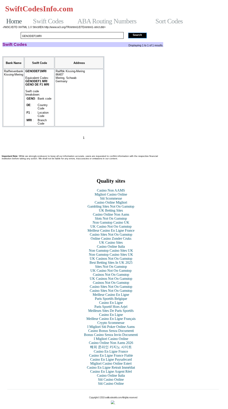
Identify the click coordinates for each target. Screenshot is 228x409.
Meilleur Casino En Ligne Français (111, 319)
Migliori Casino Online (111, 194)
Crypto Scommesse (110, 323)
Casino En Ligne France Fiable (111, 355)
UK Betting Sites (111, 210)
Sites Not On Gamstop (111, 266)
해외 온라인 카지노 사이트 (111, 347)
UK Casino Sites (111, 242)
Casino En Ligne (111, 303)
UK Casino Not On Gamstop (111, 226)
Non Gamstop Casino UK (111, 222)
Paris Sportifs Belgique (111, 299)
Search (137, 35)
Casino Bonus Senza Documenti (111, 331)
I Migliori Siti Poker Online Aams (111, 327)
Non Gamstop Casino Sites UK (111, 250)
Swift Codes (48, 21)
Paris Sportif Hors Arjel (110, 307)
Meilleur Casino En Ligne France (111, 230)
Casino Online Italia (111, 246)
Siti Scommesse (111, 198)
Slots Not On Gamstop (111, 218)
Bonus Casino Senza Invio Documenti (111, 335)
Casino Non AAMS (111, 190)
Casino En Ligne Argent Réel (111, 371)
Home (14, 21)
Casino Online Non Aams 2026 (111, 343)
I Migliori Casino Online (111, 339)
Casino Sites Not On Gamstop (111, 234)
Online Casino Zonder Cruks (111, 238)
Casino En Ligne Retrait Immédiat (111, 367)
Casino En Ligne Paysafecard (111, 359)
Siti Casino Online (111, 379)
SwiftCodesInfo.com (39, 8)
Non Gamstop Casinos (202, 8)
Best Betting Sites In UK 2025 (111, 262)
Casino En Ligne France (111, 351)
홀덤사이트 (133, 8)
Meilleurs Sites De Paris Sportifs (111, 311)
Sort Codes (169, 21)
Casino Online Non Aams (111, 214)
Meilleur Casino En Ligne (111, 295)
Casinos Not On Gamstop (100, 8)
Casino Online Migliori (111, 202)
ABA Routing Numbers (106, 21)
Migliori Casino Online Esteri (111, 363)
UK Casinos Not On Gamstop (111, 258)
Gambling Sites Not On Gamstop (195, 12)
